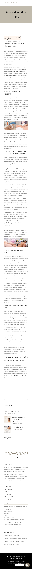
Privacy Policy (11, 556)
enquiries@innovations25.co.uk (15, 519)
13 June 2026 (17, 429)
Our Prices (7, 494)
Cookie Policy (20, 556)
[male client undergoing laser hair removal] (22, 242)
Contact (21, 558)
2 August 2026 (10, 413)
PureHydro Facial (17, 427)
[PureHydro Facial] (7, 429)
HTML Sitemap (13, 558)
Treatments (8, 489)
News (15, 41)
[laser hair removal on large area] (22, 125)
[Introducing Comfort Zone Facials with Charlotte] (7, 419)
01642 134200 (10, 517)
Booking (6, 491)
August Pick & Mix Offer (13, 411)
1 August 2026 (17, 423)
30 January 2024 (12, 38)
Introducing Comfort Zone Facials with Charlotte (19, 419)
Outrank (9, 41)
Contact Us (8, 499)
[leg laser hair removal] (10, 242)
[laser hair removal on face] (10, 125)
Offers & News (8, 496)
